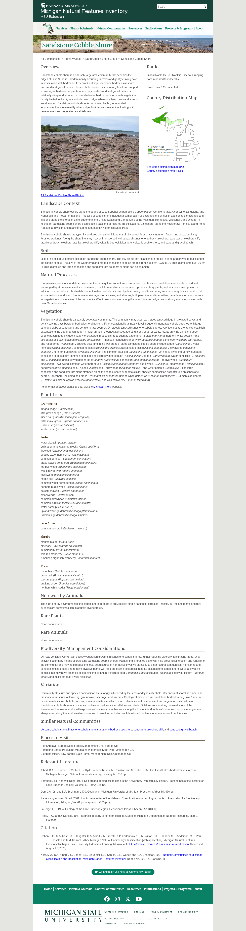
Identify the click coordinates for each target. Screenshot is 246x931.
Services (62, 28)
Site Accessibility (188, 911)
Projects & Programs (179, 28)
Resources (136, 28)
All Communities (50, 58)
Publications (153, 28)
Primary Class (72, 58)
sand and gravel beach (183, 729)
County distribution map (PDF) (165, 170)
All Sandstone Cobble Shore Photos (62, 195)
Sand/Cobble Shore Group (101, 58)
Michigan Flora (102, 386)
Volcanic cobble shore (54, 729)
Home (48, 889)
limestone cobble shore (82, 729)
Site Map (139, 911)
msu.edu (137, 919)
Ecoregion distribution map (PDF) (166, 166)
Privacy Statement (161, 911)
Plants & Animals (82, 28)
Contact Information (116, 911)
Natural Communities (111, 28)
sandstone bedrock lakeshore (114, 729)
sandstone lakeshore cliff (148, 729)
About (199, 28)
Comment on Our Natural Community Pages (125, 871)
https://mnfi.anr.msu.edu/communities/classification (159, 844)
